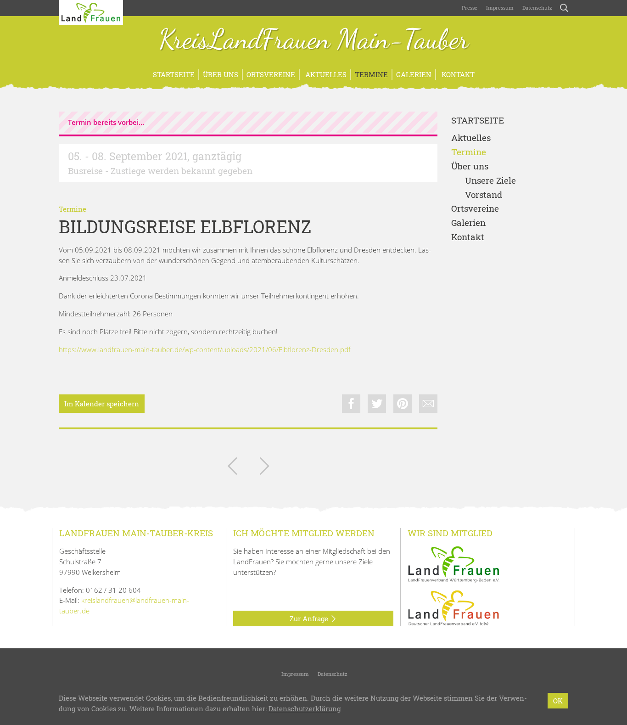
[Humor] (232, 468)
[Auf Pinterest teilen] (402, 403)
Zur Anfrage (310, 618)
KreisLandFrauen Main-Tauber (314, 40)
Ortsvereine (270, 74)
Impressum (499, 7)
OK (558, 700)
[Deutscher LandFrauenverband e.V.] (453, 607)
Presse (469, 7)
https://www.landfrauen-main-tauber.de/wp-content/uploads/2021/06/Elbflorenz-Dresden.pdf (205, 349)
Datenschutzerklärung (305, 708)
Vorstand (483, 195)
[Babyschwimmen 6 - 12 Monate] (264, 468)
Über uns (220, 74)
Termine (371, 74)
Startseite (174, 74)
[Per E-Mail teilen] (428, 403)
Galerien (413, 74)
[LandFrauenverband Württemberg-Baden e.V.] (453, 563)
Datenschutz (536, 7)
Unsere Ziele (490, 180)
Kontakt (457, 74)
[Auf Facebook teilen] (351, 403)
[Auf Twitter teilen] (377, 403)
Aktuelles (325, 74)
